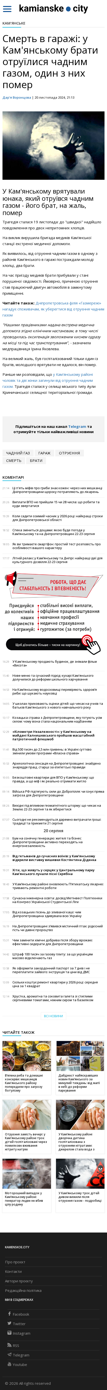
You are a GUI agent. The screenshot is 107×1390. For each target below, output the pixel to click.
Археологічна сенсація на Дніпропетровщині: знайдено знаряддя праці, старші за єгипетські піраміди (56, 765)
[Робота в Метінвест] (53, 613)
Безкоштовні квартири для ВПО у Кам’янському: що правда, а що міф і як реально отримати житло (53, 779)
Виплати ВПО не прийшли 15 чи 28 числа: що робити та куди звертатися (56, 504)
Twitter (19, 1323)
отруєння (69, 452)
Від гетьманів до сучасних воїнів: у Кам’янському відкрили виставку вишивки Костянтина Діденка (54, 858)
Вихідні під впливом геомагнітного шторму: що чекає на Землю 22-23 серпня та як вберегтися (56, 807)
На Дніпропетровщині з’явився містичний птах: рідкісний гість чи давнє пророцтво (57, 928)
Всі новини (53, 1016)
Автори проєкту (19, 1280)
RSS (16, 1345)
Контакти (13, 1271)
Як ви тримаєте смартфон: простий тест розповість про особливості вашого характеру (56, 546)
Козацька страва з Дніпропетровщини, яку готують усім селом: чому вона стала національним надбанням (57, 719)
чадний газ (18, 452)
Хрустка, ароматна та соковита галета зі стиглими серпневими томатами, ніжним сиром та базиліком (52, 998)
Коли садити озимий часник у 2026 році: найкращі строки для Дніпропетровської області (57, 518)
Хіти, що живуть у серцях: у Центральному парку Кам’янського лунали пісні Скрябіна (53, 872)
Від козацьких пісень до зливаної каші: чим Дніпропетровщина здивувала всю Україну (47, 914)
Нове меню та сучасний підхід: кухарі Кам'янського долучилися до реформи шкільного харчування (53, 677)
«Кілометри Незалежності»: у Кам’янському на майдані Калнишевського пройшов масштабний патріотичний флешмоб (53, 735)
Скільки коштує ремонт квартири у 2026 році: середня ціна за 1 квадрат (55, 984)
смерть (13, 460)
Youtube (20, 1364)
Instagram (21, 1333)
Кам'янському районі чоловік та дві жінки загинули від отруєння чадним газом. (47, 380)
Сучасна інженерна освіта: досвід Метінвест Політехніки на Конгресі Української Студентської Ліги (57, 900)
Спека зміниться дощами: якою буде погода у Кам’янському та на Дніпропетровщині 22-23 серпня (53, 532)
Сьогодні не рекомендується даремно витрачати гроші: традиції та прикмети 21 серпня (56, 821)
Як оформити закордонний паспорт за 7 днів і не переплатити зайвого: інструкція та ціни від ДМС (51, 970)
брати (36, 460)
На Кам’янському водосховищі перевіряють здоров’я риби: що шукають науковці (54, 691)
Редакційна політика (23, 1290)
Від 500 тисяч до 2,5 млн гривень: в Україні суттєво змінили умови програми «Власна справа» (52, 751)
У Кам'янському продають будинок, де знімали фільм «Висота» (54, 663)
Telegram (77, 426)
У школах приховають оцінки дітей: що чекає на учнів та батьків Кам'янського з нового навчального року (57, 705)
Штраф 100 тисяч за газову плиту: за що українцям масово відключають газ (52, 956)
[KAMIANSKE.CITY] (54, 9)
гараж (44, 452)
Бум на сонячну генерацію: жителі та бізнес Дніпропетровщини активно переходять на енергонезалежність (47, 842)
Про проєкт (15, 1261)
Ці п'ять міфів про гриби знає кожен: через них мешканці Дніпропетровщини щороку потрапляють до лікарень (57, 490)
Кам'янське (13, 23)
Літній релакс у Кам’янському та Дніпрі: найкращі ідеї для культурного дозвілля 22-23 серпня (57, 560)
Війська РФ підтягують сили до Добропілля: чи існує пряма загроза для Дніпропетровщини (58, 793)
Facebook (21, 1314)
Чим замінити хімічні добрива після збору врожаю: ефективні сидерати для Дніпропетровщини (52, 942)
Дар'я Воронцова (16, 97)
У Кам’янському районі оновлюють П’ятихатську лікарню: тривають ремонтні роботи (58, 886)
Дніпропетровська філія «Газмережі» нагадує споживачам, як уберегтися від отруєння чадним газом (53, 308)
